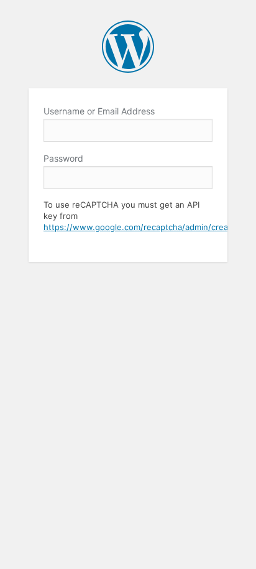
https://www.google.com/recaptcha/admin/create (139, 227)
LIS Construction (128, 47)
